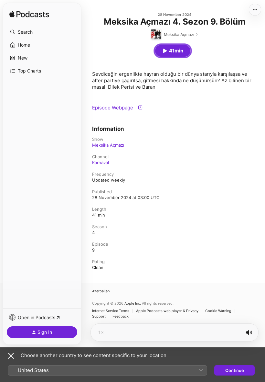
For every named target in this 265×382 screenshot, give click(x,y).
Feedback (120, 316)
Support (99, 316)
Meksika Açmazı (108, 145)
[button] (42, 32)
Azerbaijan (101, 291)
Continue (234, 370)
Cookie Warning (218, 311)
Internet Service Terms (110, 311)
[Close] (11, 356)
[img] (29, 14)
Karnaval (100, 162)
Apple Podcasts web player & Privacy (167, 311)
